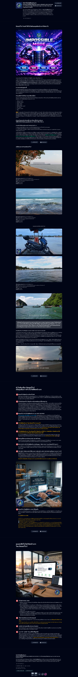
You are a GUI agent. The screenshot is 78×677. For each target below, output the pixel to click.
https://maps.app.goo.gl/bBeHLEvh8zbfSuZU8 (26, 218)
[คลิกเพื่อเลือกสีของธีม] (45, 674)
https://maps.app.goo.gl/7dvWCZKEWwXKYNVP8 (26, 286)
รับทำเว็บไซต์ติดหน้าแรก (28, 18)
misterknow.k (58, 5)
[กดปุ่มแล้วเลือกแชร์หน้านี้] (42, 674)
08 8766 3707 (59, 3)
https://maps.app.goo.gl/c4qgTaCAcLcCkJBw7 (26, 180)
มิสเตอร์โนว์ (21, 183)
